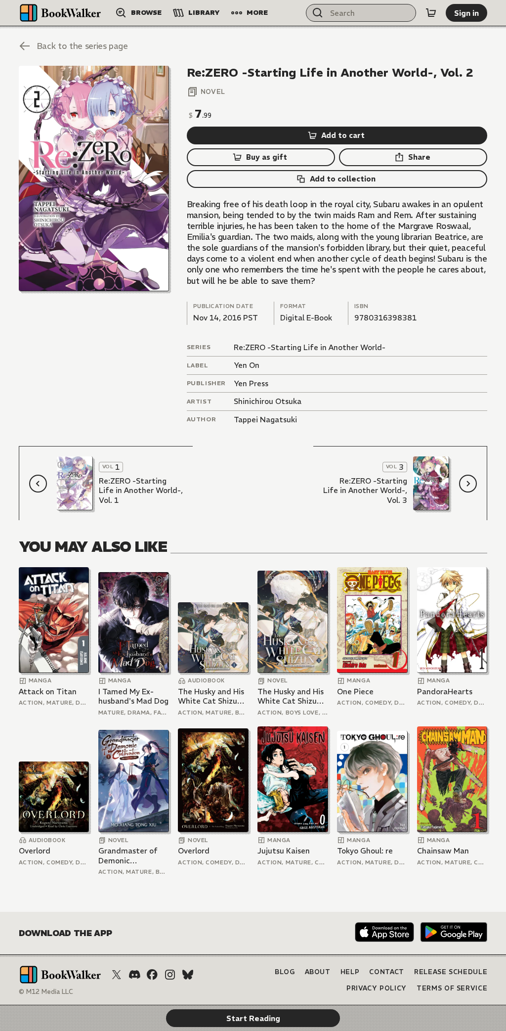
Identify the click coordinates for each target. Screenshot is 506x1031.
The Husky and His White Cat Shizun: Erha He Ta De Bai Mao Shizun (211, 696)
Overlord (34, 850)
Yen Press (251, 383)
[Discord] (134, 975)
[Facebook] (152, 975)
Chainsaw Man (443, 850)
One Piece (355, 691)
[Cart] (431, 13)
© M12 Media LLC (46, 991)
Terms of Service (452, 988)
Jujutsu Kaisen (283, 850)
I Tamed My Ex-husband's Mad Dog (133, 696)
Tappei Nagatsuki (265, 419)
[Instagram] (170, 975)
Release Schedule (450, 972)
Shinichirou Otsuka (267, 401)
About (318, 972)
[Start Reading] (94, 178)
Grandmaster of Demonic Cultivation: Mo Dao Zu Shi (128, 855)
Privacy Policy (376, 988)
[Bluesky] (188, 975)
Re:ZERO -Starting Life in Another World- (309, 347)
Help (350, 972)
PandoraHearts (444, 691)
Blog (285, 972)
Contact (386, 972)
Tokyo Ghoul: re (365, 850)
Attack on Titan (48, 691)
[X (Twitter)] (117, 975)
